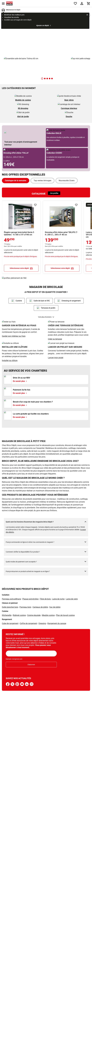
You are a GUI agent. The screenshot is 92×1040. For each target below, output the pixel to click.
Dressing (42, 623)
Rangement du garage (56, 623)
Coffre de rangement (28, 623)
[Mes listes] (75, 3)
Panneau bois (25, 607)
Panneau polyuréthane (11, 599)
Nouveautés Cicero (67, 180)
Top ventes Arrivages (42, 180)
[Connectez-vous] (82, 3)
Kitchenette (6, 615)
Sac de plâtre (54, 607)
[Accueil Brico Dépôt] (9, 3)
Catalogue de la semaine (15, 180)
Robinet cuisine (19, 615)
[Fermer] (87, 15)
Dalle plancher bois (10, 607)
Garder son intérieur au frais (13, 336)
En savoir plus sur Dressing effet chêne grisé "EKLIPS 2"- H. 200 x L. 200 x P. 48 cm (62, 237)
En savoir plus (46, 38)
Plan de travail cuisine (65, 615)
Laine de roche (58, 599)
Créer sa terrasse (55, 339)
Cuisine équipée (33, 615)
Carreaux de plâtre (40, 607)
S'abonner (31, 665)
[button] (42, 78)
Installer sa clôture (9, 360)
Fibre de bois (45, 599)
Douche (69, 116)
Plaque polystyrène (30, 599)
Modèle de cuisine (23, 100)
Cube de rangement (10, 623)
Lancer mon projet (55, 357)
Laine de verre (72, 599)
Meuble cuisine (48, 615)
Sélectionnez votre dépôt (19, 268)
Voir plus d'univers (45, 317)
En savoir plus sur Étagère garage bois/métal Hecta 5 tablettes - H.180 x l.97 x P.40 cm (21, 237)
